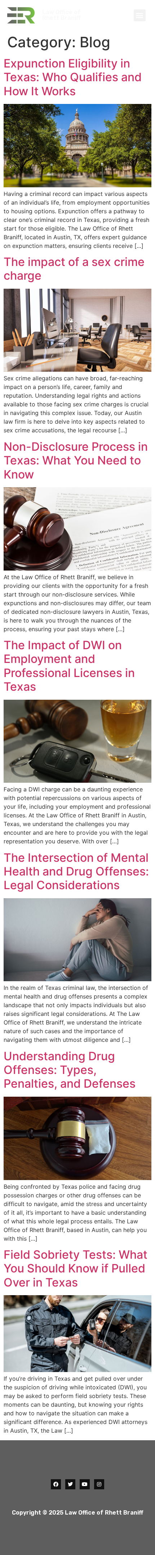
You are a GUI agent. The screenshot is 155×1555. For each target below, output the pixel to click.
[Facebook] (56, 1484)
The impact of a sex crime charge (74, 269)
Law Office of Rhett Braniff (61, 15)
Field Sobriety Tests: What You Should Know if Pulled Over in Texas (75, 1268)
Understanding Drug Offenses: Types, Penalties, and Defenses (70, 1070)
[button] (140, 15)
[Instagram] (99, 1484)
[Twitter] (70, 1484)
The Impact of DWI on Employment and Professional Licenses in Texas (69, 666)
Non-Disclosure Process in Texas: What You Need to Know (76, 460)
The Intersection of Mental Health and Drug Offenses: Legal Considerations (76, 871)
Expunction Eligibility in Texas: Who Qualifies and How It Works (73, 77)
